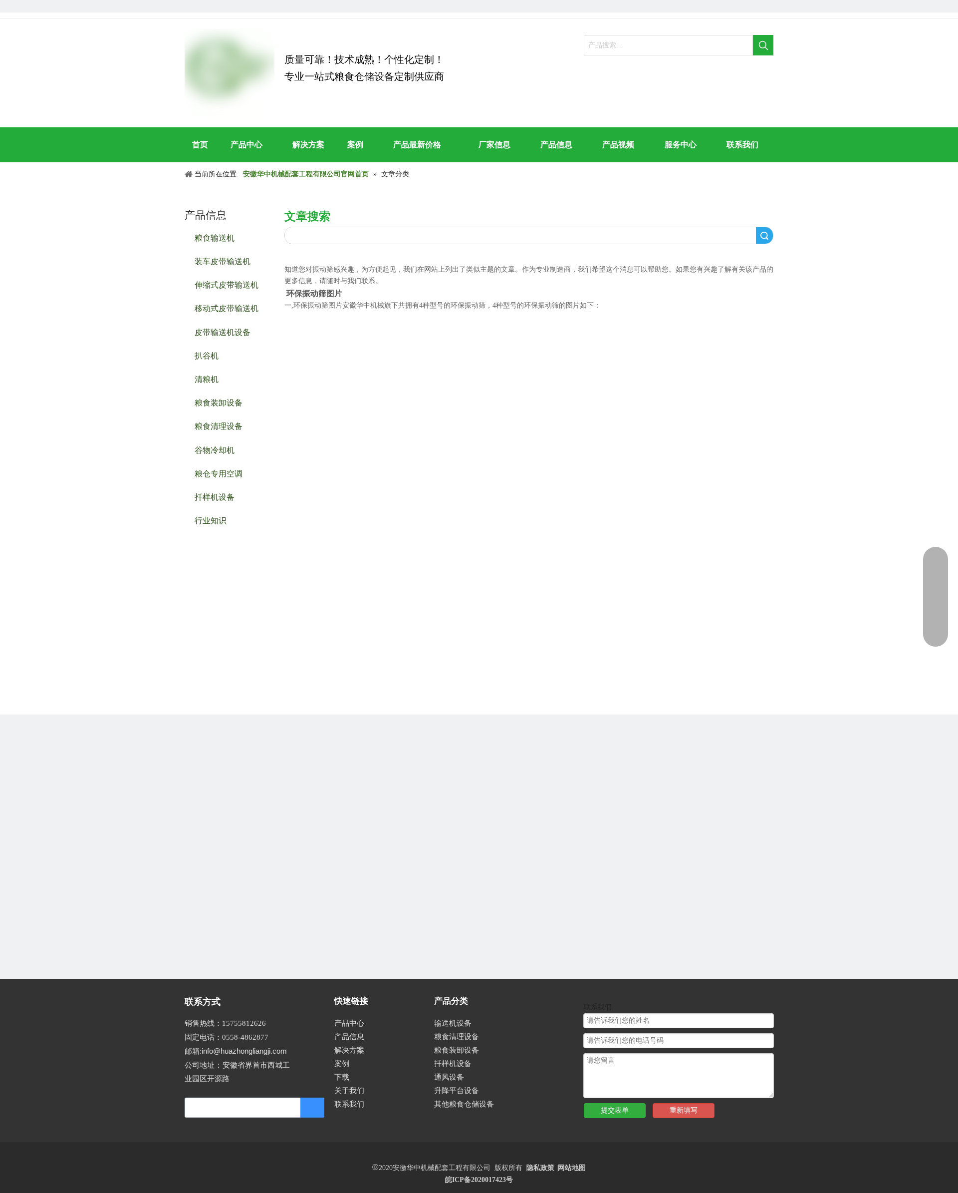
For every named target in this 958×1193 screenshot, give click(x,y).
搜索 (764, 235)
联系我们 (349, 1104)
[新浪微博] (242, 6)
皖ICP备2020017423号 (479, 1180)
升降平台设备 (456, 1091)
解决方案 (349, 1050)
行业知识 (211, 520)
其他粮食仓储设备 (464, 1104)
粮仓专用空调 (218, 473)
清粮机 (207, 379)
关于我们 (349, 1091)
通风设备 (449, 1077)
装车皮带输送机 (222, 261)
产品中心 (349, 1023)
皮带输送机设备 (222, 332)
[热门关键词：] (763, 45)
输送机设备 (453, 1023)
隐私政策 (540, 1168)
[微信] (258, 6)
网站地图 (572, 1168)
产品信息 (349, 1037)
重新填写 (684, 1110)
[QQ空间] (225, 6)
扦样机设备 (215, 496)
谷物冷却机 (215, 449)
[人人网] (191, 6)
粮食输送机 (215, 237)
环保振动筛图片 (314, 293)
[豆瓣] (208, 6)
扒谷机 (207, 355)
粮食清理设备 (218, 425)
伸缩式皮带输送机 (226, 284)
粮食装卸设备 (218, 402)
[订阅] (312, 1108)
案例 (341, 1064)
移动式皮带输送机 (226, 308)
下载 (341, 1077)
